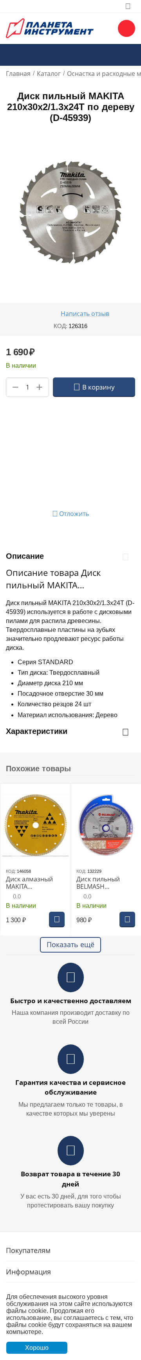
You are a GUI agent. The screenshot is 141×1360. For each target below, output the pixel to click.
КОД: (60, 326)
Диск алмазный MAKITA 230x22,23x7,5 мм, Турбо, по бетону (33, 883)
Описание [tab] (25, 556)
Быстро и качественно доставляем (70, 1000)
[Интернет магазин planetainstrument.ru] (50, 27)
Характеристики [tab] (36, 731)
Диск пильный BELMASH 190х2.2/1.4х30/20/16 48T (105, 883)
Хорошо (37, 1347)
